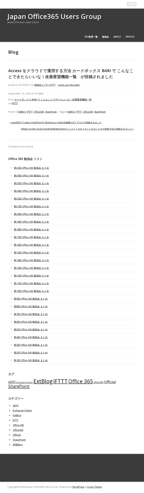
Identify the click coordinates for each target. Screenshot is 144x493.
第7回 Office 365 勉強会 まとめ (31, 314)
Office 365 (80, 381)
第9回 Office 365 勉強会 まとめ (31, 298)
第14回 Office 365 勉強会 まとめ (31, 260)
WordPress (78, 486)
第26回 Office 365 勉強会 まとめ (31, 175)
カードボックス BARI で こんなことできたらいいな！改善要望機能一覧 (53, 99)
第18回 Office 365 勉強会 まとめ (31, 229)
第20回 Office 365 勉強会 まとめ (31, 214)
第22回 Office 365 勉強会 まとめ (31, 198)
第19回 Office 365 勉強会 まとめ (31, 221)
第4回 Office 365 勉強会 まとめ (31, 337)
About (117, 36)
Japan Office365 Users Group (54, 16)
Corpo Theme (94, 486)
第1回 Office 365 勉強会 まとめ (31, 360)
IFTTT (15, 103)
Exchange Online (24, 382)
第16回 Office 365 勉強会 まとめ (31, 244)
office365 (88, 111)
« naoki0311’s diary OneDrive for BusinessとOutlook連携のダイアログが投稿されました (56, 122)
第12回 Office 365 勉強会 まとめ (31, 275)
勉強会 (105, 36)
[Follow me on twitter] (134, 4)
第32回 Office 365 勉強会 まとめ (31, 168)
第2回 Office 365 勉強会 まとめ (31, 352)
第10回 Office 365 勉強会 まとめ (31, 291)
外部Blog (17, 444)
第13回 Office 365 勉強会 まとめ (31, 268)
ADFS (12, 382)
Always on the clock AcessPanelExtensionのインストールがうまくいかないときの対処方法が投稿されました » (77, 128)
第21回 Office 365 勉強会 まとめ (31, 206)
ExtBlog (22, 111)
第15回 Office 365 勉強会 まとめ (31, 252)
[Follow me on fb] (129, 4)
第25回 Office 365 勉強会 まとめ (31, 183)
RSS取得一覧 (91, 36)
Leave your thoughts (69, 85)
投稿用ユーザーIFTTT (45, 85)
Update (130, 36)
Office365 (39, 111)
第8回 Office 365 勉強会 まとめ (31, 306)
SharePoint (51, 111)
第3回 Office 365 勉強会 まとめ (31, 345)
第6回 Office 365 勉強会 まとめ (31, 321)
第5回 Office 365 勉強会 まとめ (31, 329)
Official (110, 381)
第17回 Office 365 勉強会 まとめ (31, 237)
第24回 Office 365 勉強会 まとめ (31, 191)
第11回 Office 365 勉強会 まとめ (31, 283)
